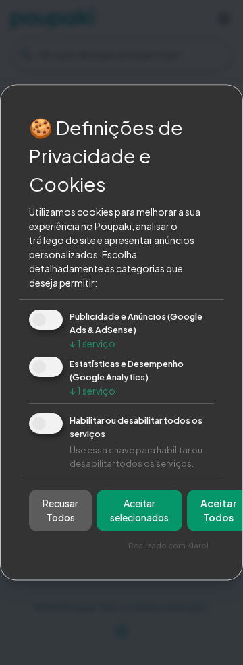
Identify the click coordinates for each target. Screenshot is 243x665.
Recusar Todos (60, 511)
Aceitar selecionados (139, 511)
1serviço (92, 343)
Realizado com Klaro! (168, 545)
